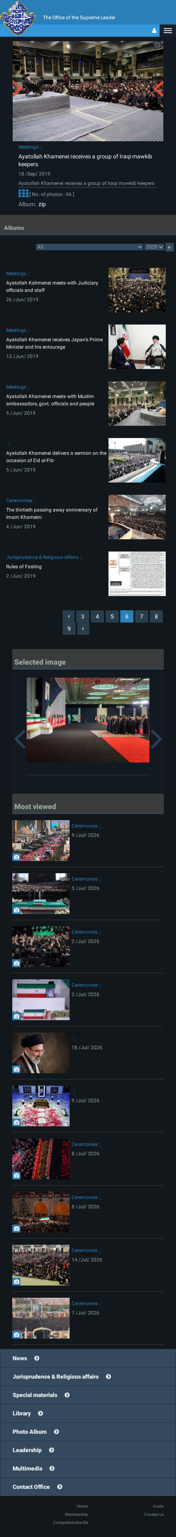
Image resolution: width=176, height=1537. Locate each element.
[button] (168, 30)
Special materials (35, 1395)
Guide (158, 1506)
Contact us (154, 1514)
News (20, 1358)
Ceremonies (19, 500)
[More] (23, 194)
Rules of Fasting (24, 566)
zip (41, 204)
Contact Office (31, 1487)
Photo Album (30, 1431)
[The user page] (154, 30)
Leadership (27, 1450)
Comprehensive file (70, 1522)
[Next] (83, 629)
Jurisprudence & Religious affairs (42, 557)
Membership (76, 1514)
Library (22, 1413)
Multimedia (27, 1468)
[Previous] (68, 616)
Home (82, 1506)
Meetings (28, 147)
